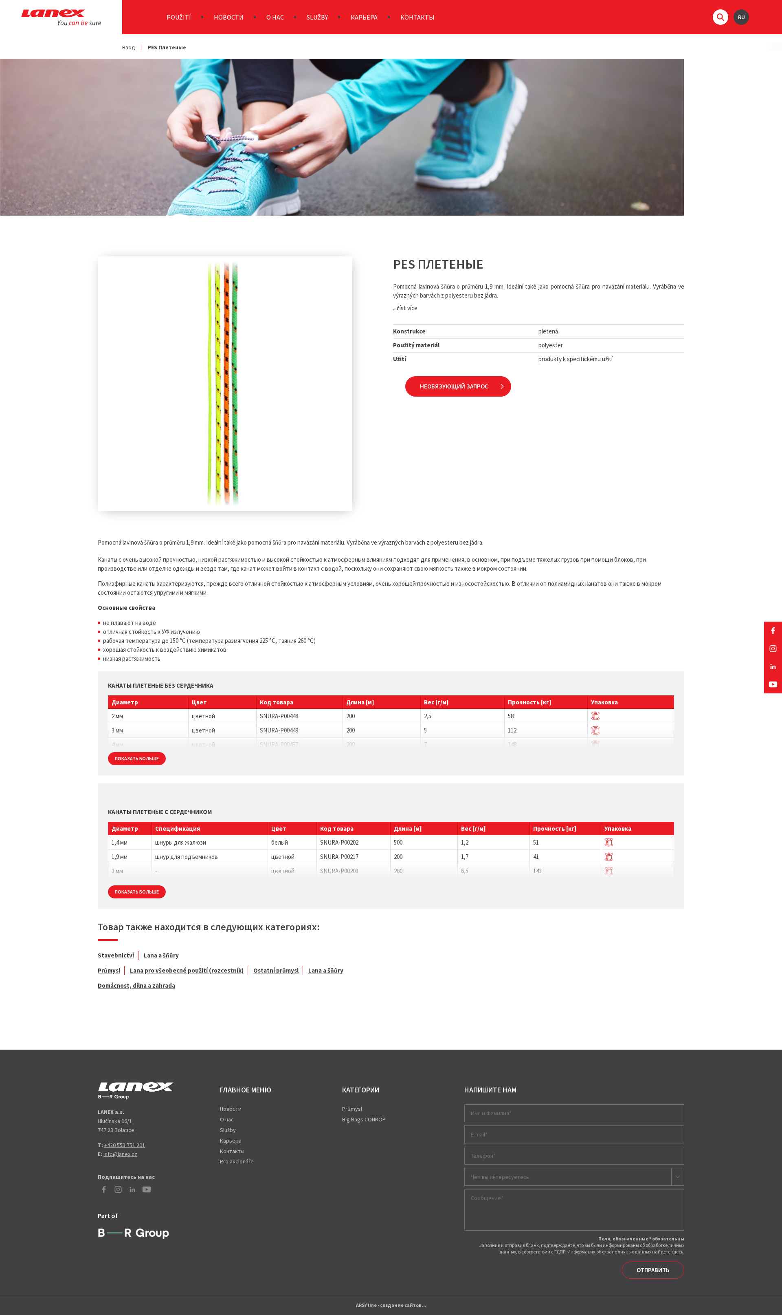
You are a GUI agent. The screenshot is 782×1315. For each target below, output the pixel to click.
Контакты (417, 17)
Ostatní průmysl (276, 970)
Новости (229, 17)
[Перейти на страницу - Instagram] (773, 649)
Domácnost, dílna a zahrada (136, 985)
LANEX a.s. (61, 17)
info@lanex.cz (120, 1154)
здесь (677, 1252)
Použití (179, 17)
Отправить (653, 1270)
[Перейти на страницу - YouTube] (773, 684)
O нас (275, 17)
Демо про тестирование (136, 1090)
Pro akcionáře (237, 1161)
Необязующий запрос (454, 386)
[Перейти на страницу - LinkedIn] (773, 666)
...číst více (405, 308)
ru (741, 17)
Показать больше (137, 758)
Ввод (128, 47)
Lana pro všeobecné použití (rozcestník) (187, 970)
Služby (317, 17)
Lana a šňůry (161, 955)
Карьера (364, 17)
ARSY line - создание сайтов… (391, 1305)
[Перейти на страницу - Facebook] (773, 631)
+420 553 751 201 (124, 1145)
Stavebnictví (116, 955)
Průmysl (109, 970)
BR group (135, 1232)
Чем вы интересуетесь (500, 1176)
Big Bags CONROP (364, 1119)
